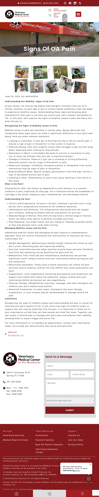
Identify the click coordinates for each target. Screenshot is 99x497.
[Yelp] (80, 3)
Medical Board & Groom (15, 440)
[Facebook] (70, 3)
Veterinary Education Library (47, 450)
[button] (78, 14)
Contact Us (74, 435)
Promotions (42, 435)
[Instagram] (65, 3)
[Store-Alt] (75, 3)
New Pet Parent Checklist (49, 444)
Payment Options (45, 440)
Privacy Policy (75, 444)
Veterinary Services (13, 435)
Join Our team (75, 440)
